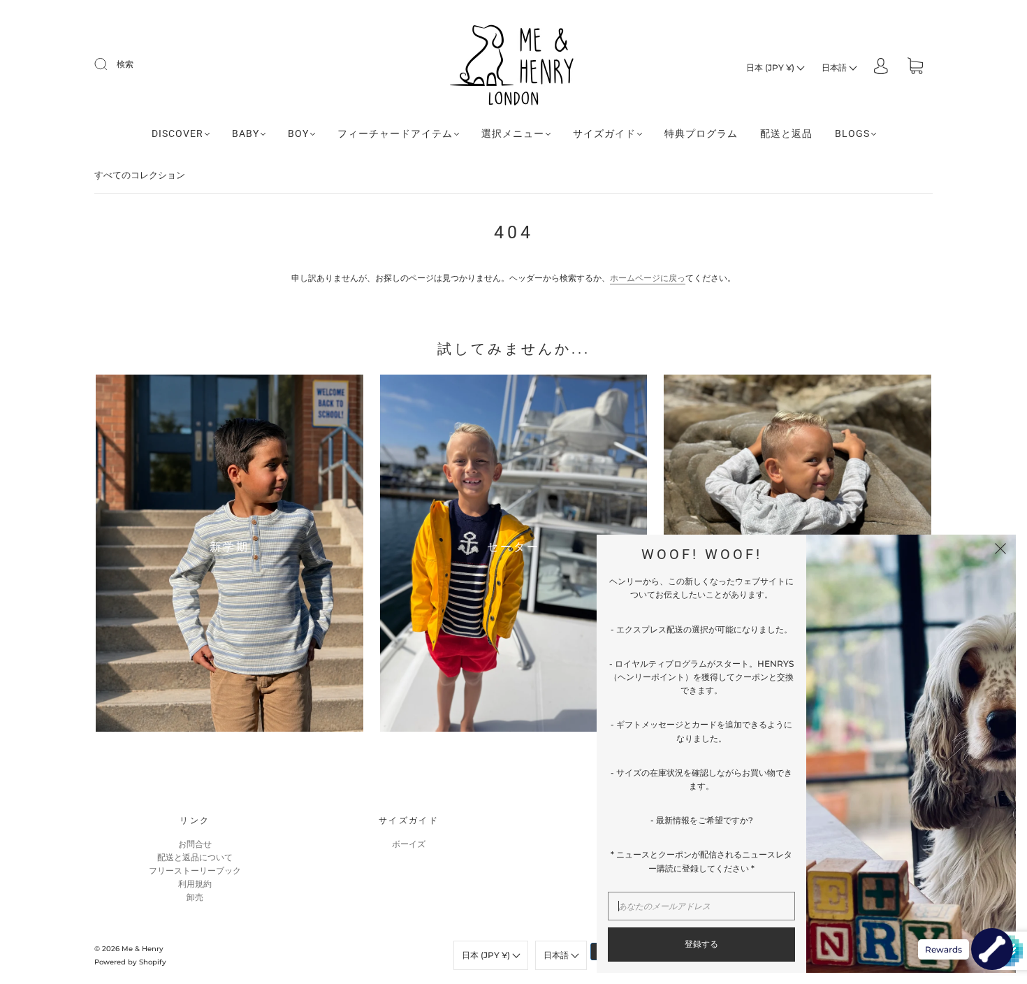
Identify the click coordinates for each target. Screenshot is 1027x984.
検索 (125, 64)
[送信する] (109, 64)
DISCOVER (177, 133)
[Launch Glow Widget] (992, 949)
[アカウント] (881, 67)
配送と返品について (195, 857)
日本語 (835, 67)
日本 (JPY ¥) (771, 67)
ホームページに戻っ (647, 278)
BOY (298, 133)
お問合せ (195, 844)
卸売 (195, 897)
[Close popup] (1000, 550)
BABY (245, 133)
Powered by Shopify (130, 962)
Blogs (852, 133)
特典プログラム (701, 133)
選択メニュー (512, 133)
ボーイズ (408, 844)
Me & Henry (142, 948)
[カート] (915, 67)
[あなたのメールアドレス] (701, 906)
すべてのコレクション (139, 174)
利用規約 (195, 883)
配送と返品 (786, 133)
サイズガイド (604, 133)
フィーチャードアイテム (395, 133)
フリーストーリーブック (195, 870)
